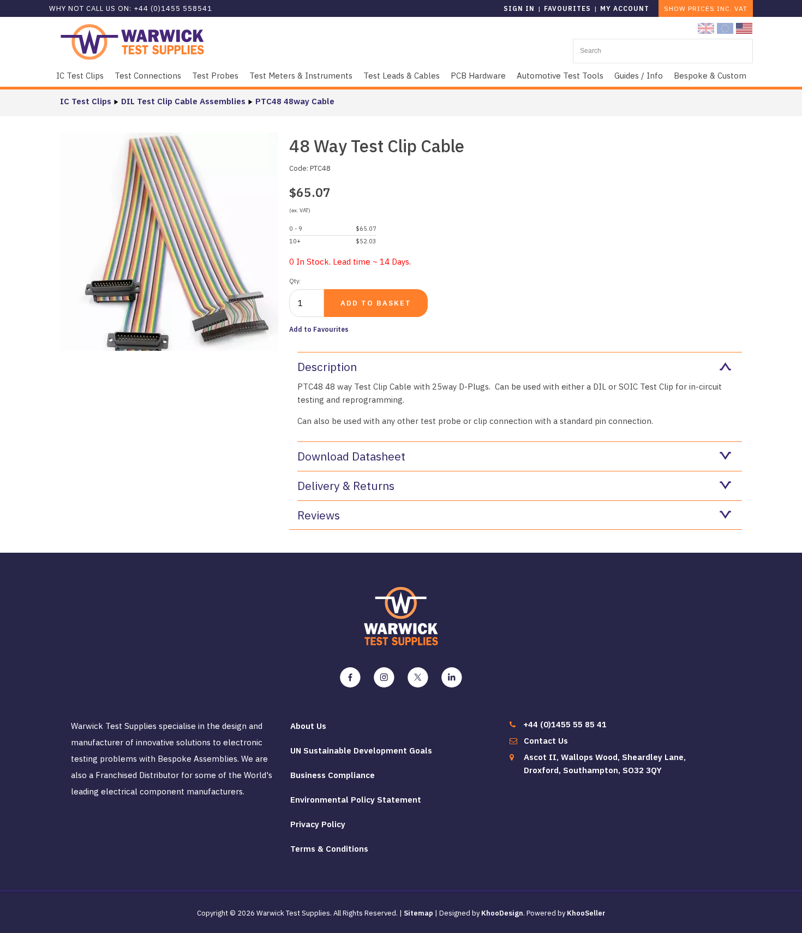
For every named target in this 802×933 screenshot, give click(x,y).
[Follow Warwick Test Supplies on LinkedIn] (451, 677)
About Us (308, 726)
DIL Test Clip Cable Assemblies (183, 101)
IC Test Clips (80, 75)
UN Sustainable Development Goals (361, 750)
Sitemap (418, 913)
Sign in (519, 8)
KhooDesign (502, 913)
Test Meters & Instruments (300, 75)
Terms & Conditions (329, 849)
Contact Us (546, 740)
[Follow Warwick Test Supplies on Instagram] (384, 677)
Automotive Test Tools (560, 75)
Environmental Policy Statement (355, 799)
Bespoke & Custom (710, 75)
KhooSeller (586, 913)
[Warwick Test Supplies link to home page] (132, 41)
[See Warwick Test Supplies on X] (418, 677)
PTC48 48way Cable (294, 101)
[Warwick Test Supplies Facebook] (350, 677)
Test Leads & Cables (401, 75)
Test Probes (215, 75)
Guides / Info (638, 75)
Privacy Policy (317, 824)
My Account (624, 8)
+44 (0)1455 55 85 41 (565, 724)
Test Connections (148, 75)
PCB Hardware (478, 75)
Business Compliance (332, 775)
